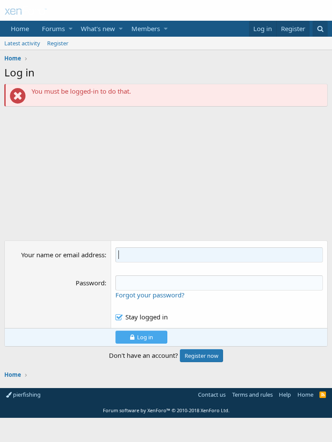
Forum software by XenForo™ (166, 410)
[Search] (320, 29)
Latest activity (22, 43)
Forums (53, 28)
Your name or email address (63, 254)
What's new (98, 28)
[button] (71, 29)
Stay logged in (146, 317)
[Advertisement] (166, 175)
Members (145, 28)
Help (285, 394)
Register (57, 43)
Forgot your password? (150, 294)
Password (90, 282)
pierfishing (26, 394)
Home (20, 28)
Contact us (212, 394)
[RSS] (323, 394)
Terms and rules (252, 394)
